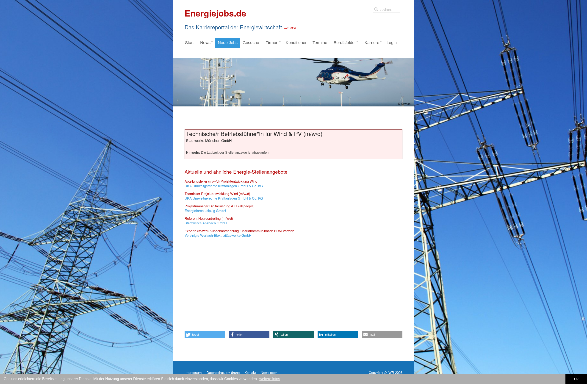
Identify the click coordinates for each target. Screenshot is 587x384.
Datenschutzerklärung (223, 372)
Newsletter (269, 372)
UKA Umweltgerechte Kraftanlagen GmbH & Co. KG (224, 183)
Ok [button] (576, 379)
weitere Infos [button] (269, 379)
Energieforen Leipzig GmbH (220, 208)
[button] (205, 334)
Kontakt (250, 372)
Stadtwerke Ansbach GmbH (209, 220)
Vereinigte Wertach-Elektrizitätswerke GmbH (239, 232)
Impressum (193, 372)
